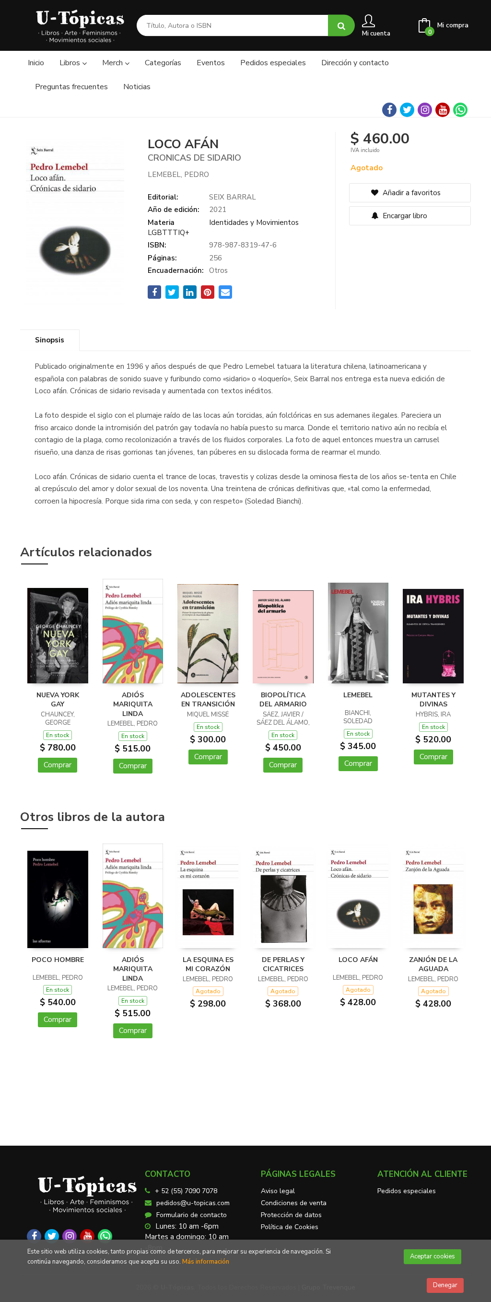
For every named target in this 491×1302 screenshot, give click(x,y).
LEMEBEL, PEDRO (178, 174)
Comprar (57, 765)
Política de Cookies (289, 1227)
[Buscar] (341, 25)
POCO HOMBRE (58, 959)
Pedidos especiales (406, 1191)
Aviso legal (278, 1191)
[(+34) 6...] (460, 110)
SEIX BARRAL (232, 197)
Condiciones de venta (294, 1203)
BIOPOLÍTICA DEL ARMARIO (283, 700)
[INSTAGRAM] (425, 110)
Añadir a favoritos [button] (411, 193)
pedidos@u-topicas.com (193, 1203)
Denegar (445, 1285)
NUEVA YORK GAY (57, 700)
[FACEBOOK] (389, 110)
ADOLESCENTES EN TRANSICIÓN (208, 700)
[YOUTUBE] (442, 110)
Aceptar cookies (432, 1256)
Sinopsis (49, 340)
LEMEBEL (358, 695)
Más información (205, 1261)
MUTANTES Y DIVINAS (433, 700)
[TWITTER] (407, 110)
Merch (113, 63)
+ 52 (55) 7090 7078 (186, 1191)
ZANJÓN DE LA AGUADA (433, 964)
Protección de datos (291, 1215)
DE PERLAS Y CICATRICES (283, 964)
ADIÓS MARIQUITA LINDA (132, 704)
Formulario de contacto (191, 1215)
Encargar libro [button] (404, 216)
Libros (70, 63)
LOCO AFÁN (358, 959)
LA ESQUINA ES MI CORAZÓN (208, 964)
